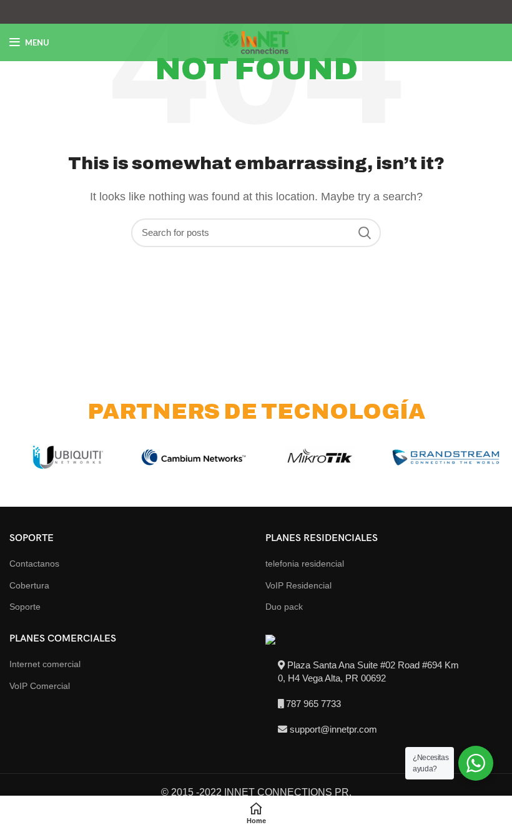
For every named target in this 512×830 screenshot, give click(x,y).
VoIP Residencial (298, 585)
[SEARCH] (364, 232)
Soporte (25, 607)
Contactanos (34, 564)
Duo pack (284, 607)
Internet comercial (45, 664)
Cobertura (29, 585)
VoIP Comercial (39, 686)
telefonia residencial (304, 564)
